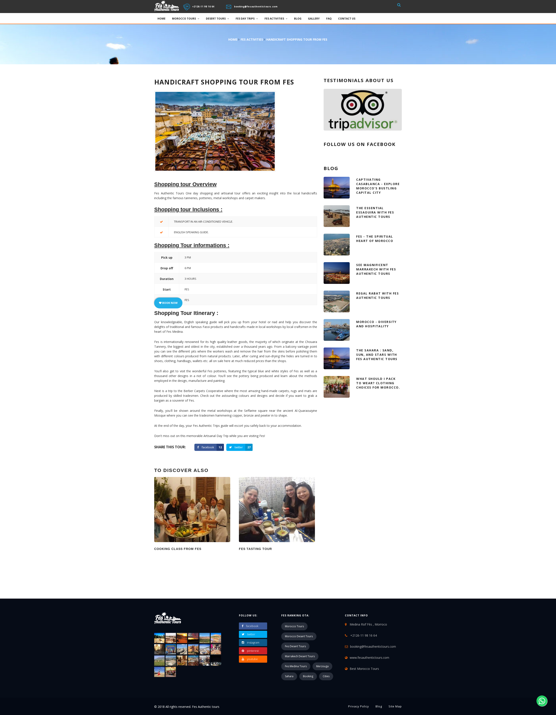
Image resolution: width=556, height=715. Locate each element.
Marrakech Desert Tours (300, 656)
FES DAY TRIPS (245, 18)
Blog (297, 18)
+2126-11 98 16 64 (203, 6)
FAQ (329, 18)
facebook (212, 447)
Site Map (395, 706)
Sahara (289, 676)
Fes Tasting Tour (255, 549)
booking (308, 676)
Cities (326, 676)
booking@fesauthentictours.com (255, 6)
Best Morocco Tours (364, 669)
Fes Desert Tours (295, 646)
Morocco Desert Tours (299, 636)
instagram (253, 642)
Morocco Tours (294, 626)
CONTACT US (346, 18)
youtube (252, 659)
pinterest (253, 651)
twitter (242, 447)
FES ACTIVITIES (275, 18)
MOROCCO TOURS (184, 18)
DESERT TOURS (216, 18)
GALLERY (314, 18)
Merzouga (322, 666)
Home (161, 18)
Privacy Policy (358, 706)
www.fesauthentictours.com (369, 657)
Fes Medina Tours (296, 666)
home (232, 39)
